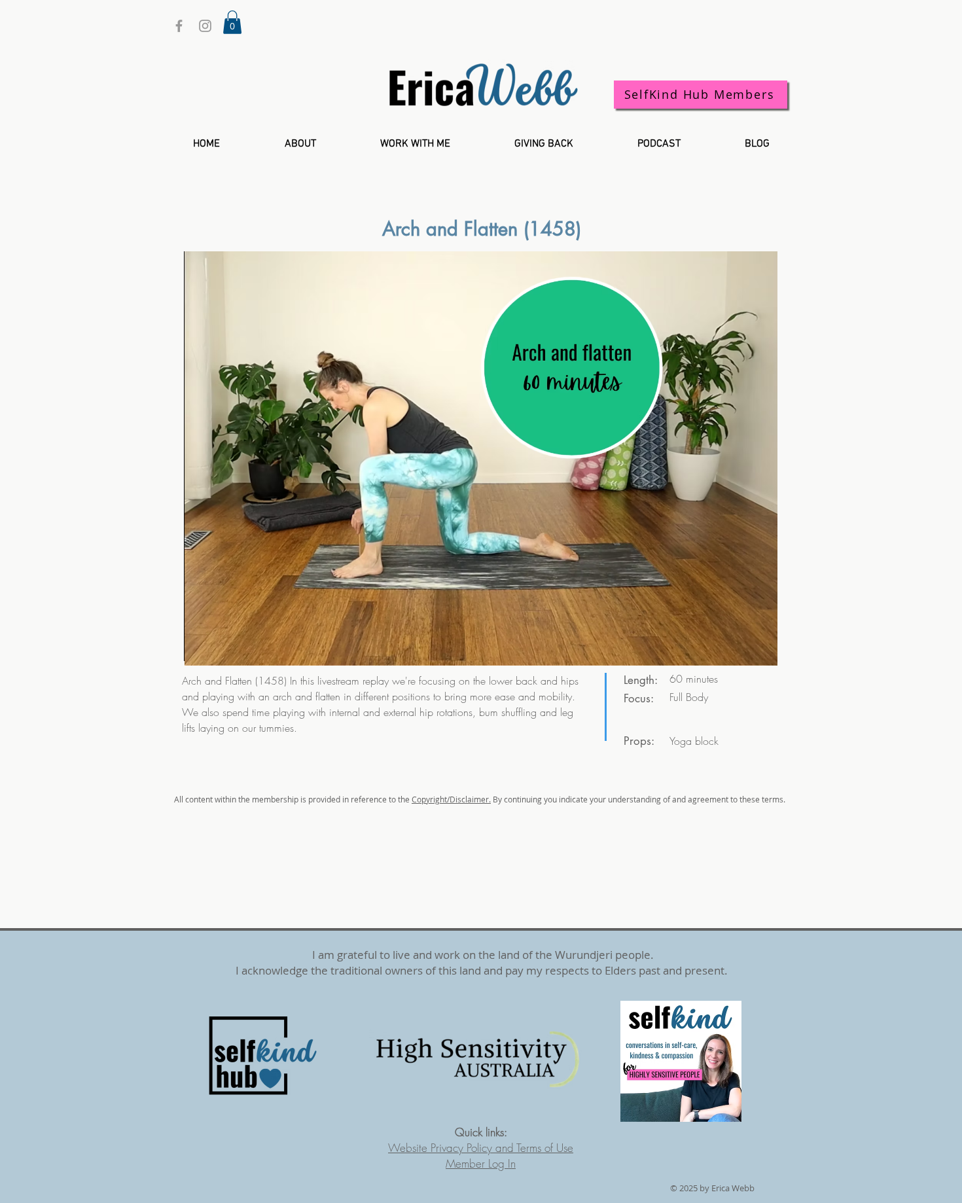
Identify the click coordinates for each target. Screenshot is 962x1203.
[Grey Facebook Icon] (179, 26)
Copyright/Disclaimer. (451, 799)
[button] (232, 22)
